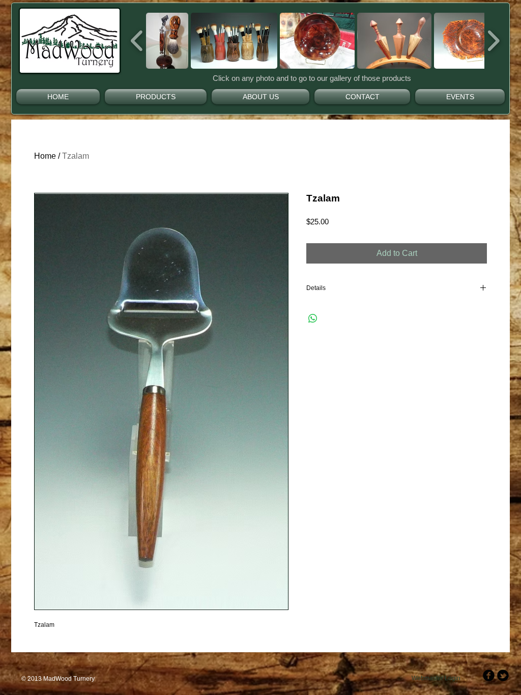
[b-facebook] (489, 675)
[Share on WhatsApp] (313, 318)
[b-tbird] (503, 675)
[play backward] (137, 40)
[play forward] (493, 40)
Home (45, 156)
